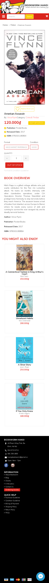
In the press (9, 484)
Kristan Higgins (24, 414)
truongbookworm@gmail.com (17, 457)
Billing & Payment (12, 504)
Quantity (8, 153)
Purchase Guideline (12, 498)
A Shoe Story (24, 365)
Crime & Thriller (32, 117)
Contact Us (9, 487)
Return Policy (10, 510)
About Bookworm (11, 475)
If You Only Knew (24, 411)
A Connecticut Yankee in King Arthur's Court (24, 273)
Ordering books (12, 489)
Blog (7, 478)
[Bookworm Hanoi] (24, 6)
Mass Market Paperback (16, 147)
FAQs (7, 513)
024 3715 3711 (13, 450)
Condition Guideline (12, 501)
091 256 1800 (12, 454)
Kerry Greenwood (24, 321)
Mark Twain (24, 276)
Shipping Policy (11, 507)
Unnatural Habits (24, 318)
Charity (8, 481)
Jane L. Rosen (24, 367)
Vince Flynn (12, 117)
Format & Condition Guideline (16, 170)
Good (34, 147)
